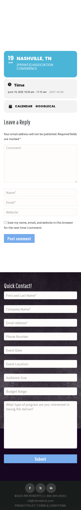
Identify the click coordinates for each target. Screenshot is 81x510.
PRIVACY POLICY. (25, 505)
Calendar (23, 106)
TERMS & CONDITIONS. (51, 505)
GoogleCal (45, 106)
